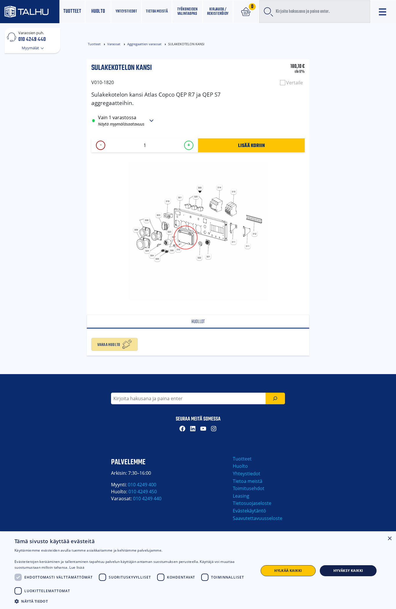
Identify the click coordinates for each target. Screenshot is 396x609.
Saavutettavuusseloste (257, 518)
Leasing (241, 496)
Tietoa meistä (157, 11)
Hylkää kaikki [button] (288, 570)
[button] (132, 601)
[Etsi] (275, 398)
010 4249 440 (32, 39)
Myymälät (31, 47)
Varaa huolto (108, 344)
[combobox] (314, 11)
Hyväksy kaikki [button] (348, 570)
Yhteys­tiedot (126, 11)
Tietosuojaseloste (252, 503)
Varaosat (113, 44)
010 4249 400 (142, 484)
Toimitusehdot (248, 488)
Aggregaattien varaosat (144, 44)
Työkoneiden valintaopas (187, 11)
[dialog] (198, 570)
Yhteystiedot (246, 473)
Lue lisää (76, 567)
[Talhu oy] (29, 12)
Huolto (98, 11)
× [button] (389, 538)
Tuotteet (72, 11)
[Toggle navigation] (383, 11)
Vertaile (294, 82)
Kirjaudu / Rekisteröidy (217, 11)
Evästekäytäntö (249, 510)
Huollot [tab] (198, 322)
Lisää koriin (251, 145)
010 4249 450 (142, 491)
